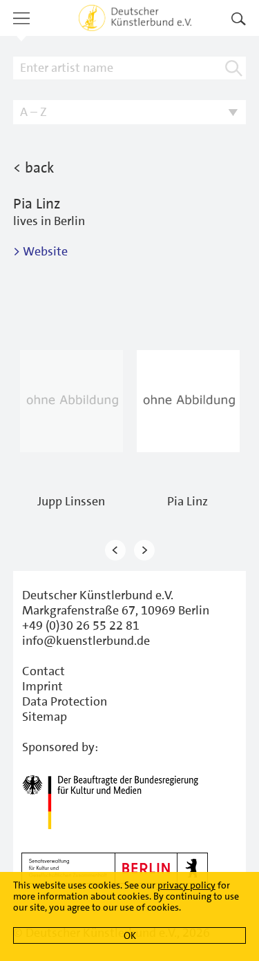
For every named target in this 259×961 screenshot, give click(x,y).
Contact (43, 671)
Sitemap (44, 716)
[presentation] (115, 551)
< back (33, 167)
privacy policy (186, 885)
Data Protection (64, 701)
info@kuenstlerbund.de (86, 640)
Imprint (42, 686)
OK (130, 935)
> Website (40, 251)
